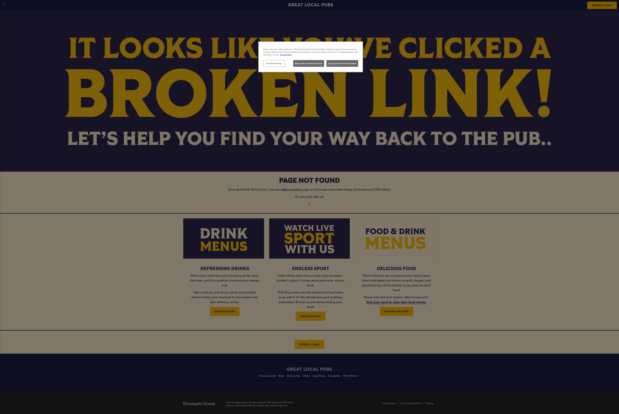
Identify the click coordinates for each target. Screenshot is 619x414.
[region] (310, 56)
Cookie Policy (286, 54)
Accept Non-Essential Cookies (342, 63)
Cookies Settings (274, 63)
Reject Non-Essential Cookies (308, 63)
